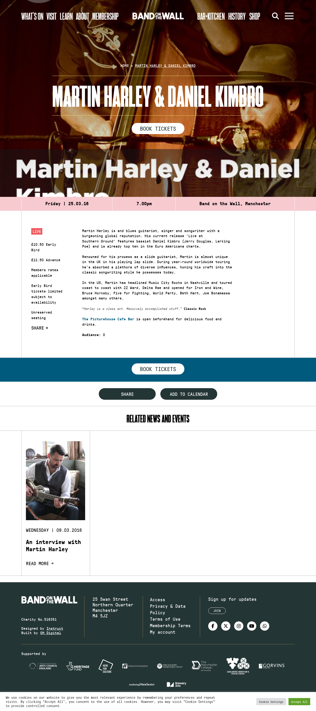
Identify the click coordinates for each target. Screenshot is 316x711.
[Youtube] (251, 626)
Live (37, 231)
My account (162, 632)
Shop (254, 16)
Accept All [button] (299, 702)
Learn (66, 16)
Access (157, 599)
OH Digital (50, 632)
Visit (51, 16)
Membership (105, 16)
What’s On (32, 16)
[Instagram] (238, 626)
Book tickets (158, 368)
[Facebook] (212, 626)
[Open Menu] (289, 16)
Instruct (54, 628)
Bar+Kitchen (211, 16)
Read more (37, 563)
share (127, 394)
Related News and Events (158, 418)
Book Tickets (158, 128)
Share (37, 327)
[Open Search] (275, 16)
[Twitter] (225, 626)
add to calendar (189, 394)
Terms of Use (165, 619)
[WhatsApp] (264, 626)
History (237, 16)
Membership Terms (170, 625)
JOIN (217, 610)
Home (125, 65)
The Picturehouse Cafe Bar (108, 319)
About (82, 16)
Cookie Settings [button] (271, 702)
